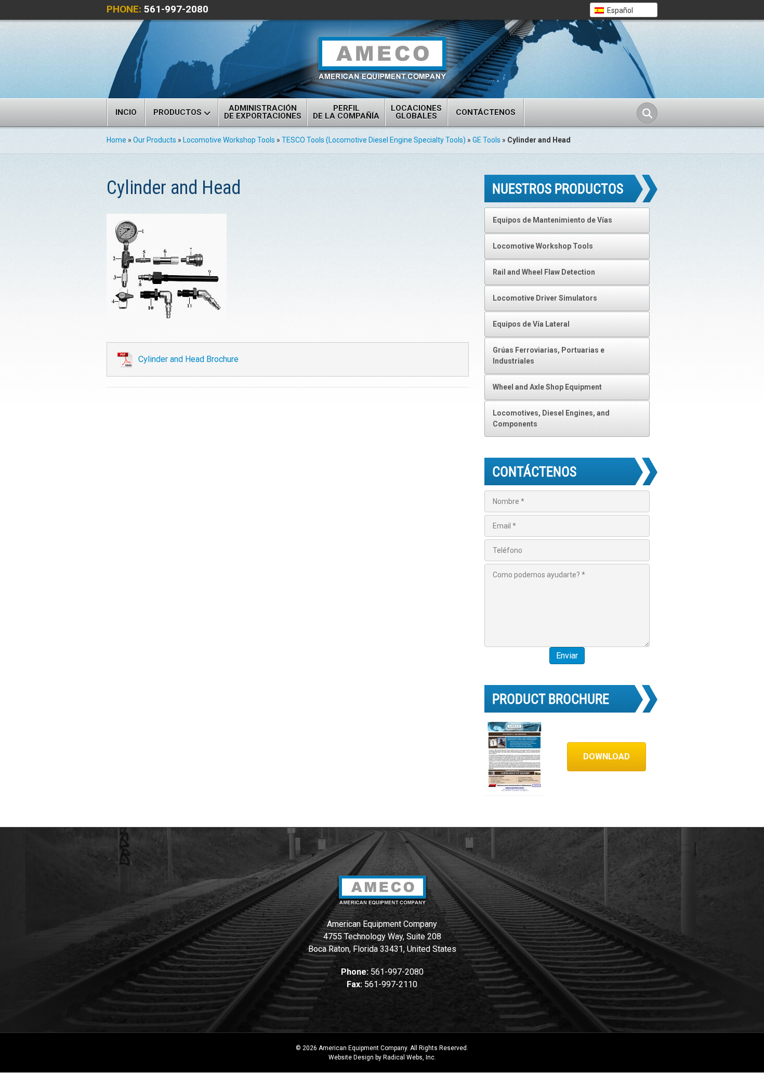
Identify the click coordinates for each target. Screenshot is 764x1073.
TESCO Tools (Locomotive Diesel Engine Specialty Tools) (374, 140)
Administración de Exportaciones (262, 112)
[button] (623, 10)
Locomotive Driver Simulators (545, 298)
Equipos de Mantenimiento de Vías (552, 220)
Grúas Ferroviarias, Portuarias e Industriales (548, 355)
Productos (177, 112)
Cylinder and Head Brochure (188, 359)
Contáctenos (486, 112)
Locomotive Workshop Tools (229, 140)
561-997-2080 (176, 9)
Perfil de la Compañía (346, 112)
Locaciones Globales (416, 112)
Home (116, 140)
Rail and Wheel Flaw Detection (544, 272)
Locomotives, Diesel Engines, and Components (551, 418)
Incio (126, 112)
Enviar (567, 656)
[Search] (647, 112)
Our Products (154, 140)
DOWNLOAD (606, 756)
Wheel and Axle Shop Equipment (547, 387)
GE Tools (486, 140)
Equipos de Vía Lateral (531, 324)
